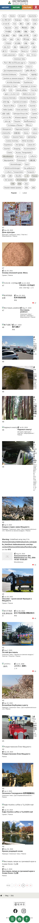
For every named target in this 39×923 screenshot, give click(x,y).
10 (27, 885)
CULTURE (27, 7)
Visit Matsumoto (19, 2)
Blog (6, 895)
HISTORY (5, 7)
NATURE (16, 7)
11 (30, 885)
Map (36, 7)
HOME (1, 895)
